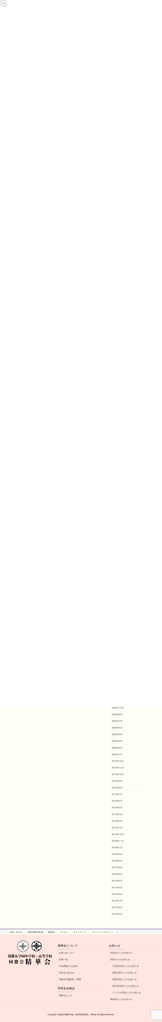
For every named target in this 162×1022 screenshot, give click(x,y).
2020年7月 (117, 720)
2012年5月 (117, 913)
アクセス (63, 931)
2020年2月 (117, 747)
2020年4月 (117, 734)
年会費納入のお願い (69, 965)
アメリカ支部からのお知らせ (126, 992)
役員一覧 (63, 959)
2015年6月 (117, 880)
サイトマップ (79, 931)
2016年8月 (117, 873)
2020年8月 (117, 714)
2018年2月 (117, 860)
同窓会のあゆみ (66, 972)
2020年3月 (117, 740)
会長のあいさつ (66, 952)
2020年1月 (117, 754)
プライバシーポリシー (102, 931)
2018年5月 (117, 854)
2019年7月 (117, 794)
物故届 (51, 931)
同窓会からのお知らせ (121, 952)
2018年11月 (118, 840)
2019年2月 (117, 820)
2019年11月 (118, 767)
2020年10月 (118, 707)
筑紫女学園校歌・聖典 (70, 979)
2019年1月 (117, 827)
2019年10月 (118, 774)
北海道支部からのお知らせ (125, 965)
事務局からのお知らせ (121, 999)
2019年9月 (117, 780)
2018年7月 (117, 847)
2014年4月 (117, 887)
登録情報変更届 (35, 931)
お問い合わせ (15, 931)
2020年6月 (117, 727)
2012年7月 (117, 900)
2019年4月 (117, 807)
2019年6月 (117, 800)
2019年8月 (117, 787)
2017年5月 (117, 867)
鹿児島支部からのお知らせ (125, 985)
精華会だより (65, 995)
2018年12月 (118, 834)
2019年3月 (117, 814)
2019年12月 (118, 760)
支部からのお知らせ (120, 959)
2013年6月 (117, 894)
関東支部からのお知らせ (124, 972)
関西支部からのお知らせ (124, 979)
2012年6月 (117, 907)
